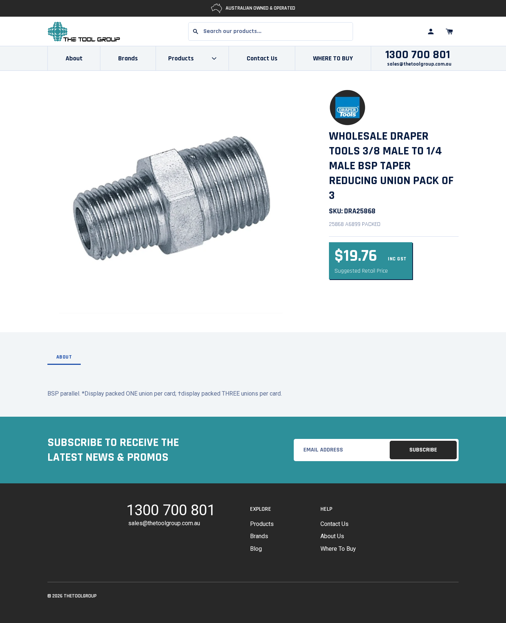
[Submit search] (195, 31)
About (74, 58)
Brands (128, 58)
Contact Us (262, 58)
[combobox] (270, 31)
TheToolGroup (80, 596)
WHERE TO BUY (333, 58)
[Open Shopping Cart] (449, 31)
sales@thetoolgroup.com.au (419, 64)
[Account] (431, 31)
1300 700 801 (417, 55)
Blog (256, 548)
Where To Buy (338, 548)
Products (262, 523)
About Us (332, 536)
